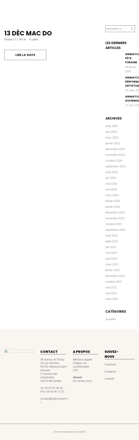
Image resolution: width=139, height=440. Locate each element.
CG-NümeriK (79, 432)
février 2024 (112, 201)
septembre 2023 (115, 229)
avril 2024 (111, 189)
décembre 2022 (115, 276)
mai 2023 (111, 253)
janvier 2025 (112, 143)
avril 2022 (111, 293)
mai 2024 (111, 183)
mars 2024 (111, 195)
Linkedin (109, 378)
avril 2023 (111, 258)
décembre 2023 (115, 212)
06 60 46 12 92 (55, 391)
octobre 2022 (113, 281)
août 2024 (111, 172)
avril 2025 (111, 131)
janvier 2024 (112, 206)
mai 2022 (111, 287)
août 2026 (111, 126)
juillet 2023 (111, 241)
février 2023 (112, 270)
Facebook (110, 364)
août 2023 (111, 235)
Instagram (110, 371)
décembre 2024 (115, 149)
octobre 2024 (113, 160)
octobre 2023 (113, 224)
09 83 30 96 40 (54, 388)
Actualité (110, 319)
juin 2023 (110, 247)
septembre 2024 (115, 166)
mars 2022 (111, 299)
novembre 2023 (114, 218)
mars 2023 (111, 264)
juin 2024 (110, 178)
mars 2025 (111, 137)
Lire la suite (25, 55)
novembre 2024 (114, 155)
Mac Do (39, 33)
